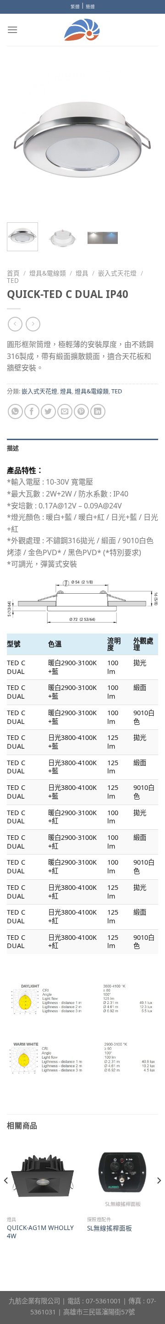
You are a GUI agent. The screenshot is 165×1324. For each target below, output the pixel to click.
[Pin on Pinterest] (81, 411)
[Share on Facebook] (31, 411)
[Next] (143, 140)
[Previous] (21, 140)
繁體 (75, 6)
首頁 (13, 273)
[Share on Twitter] (48, 411)
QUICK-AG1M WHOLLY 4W (40, 1232)
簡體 (90, 6)
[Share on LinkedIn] (97, 411)
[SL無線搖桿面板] (122, 1176)
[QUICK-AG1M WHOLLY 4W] (42, 1176)
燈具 (82, 273)
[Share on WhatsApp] (15, 411)
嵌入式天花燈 (117, 273)
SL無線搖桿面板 (109, 1228)
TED (13, 280)
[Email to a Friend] (64, 411)
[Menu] (12, 29)
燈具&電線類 (47, 273)
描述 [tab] (13, 448)
